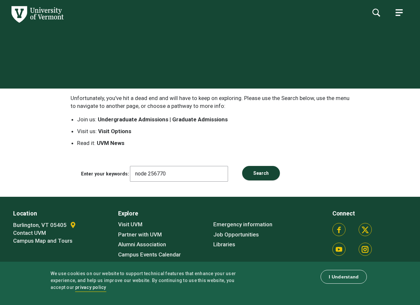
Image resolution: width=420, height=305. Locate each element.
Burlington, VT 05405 (40, 225)
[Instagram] (365, 249)
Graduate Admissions (200, 119)
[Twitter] (365, 229)
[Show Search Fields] (376, 12)
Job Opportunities (236, 234)
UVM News (110, 143)
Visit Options (114, 131)
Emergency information (242, 224)
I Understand (344, 276)
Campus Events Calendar (149, 254)
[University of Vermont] (37, 22)
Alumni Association (142, 244)
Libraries (224, 244)
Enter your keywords (104, 173)
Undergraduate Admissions (133, 119)
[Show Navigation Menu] (399, 12)
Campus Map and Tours (43, 240)
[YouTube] (339, 249)
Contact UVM (29, 233)
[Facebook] (339, 229)
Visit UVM (130, 224)
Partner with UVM (140, 234)
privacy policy (90, 287)
